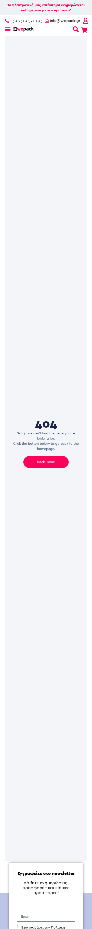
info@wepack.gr (65, 21)
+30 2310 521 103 (26, 21)
